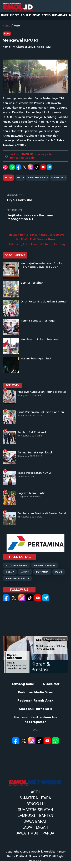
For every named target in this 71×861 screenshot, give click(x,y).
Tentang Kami (23, 684)
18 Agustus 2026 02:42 (29, 456)
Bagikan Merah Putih (31, 493)
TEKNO (46, 15)
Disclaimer (51, 684)
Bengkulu (35, 804)
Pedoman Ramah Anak (35, 700)
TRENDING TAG (19, 556)
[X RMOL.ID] (14, 597)
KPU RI (20, 177)
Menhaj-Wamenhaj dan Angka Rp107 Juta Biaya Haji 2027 (41, 265)
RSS (35, 730)
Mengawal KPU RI (20, 40)
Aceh (35, 792)
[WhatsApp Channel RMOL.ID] (55, 740)
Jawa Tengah (35, 827)
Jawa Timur (27, 833)
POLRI (58, 571)
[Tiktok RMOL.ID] (29, 597)
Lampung (26, 815)
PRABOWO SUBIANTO (17, 578)
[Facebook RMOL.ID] (6, 597)
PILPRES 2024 (58, 177)
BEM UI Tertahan (32, 282)
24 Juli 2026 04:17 (27, 476)
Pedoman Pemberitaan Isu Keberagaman (35, 719)
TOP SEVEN (12, 385)
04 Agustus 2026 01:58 (29, 435)
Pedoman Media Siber (35, 692)
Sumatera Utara (35, 798)
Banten (46, 815)
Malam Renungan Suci (36, 358)
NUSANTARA (60, 15)
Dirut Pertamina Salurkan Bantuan (44, 301)
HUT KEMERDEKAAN (16, 565)
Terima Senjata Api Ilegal (38, 320)
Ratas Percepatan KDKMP (34, 473)
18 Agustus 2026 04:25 (29, 415)
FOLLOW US (19, 589)
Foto (17, 26)
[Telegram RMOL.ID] (45, 597)
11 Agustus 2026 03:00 (29, 496)
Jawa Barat (35, 821)
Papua (48, 833)
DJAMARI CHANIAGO (44, 565)
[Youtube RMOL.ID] (37, 597)
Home (6, 26)
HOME (5, 15)
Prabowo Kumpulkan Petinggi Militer (41, 392)
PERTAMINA (42, 571)
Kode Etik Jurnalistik (35, 709)
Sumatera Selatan (35, 810)
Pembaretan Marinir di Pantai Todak (42, 513)
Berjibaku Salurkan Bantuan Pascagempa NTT (30, 217)
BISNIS (36, 15)
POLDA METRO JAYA (37, 177)
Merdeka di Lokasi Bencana (39, 339)
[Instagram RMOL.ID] (21, 597)
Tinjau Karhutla (19, 200)
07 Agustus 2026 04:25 (29, 395)
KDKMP (10, 571)
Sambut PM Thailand (31, 432)
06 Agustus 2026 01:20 (29, 516)
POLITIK (26, 15)
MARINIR (25, 571)
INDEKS (14, 15)
